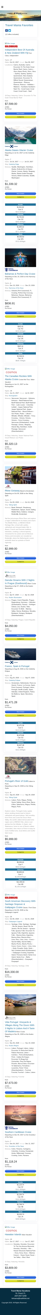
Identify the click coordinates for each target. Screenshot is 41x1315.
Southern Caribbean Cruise (18, 1132)
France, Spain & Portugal (17, 666)
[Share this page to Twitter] (9, 30)
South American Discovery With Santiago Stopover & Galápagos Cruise (20, 904)
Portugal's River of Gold (16, 781)
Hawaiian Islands (13, 1234)
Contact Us (20, 117)
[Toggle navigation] (2, 7)
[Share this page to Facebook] (6, 30)
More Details (20, 113)
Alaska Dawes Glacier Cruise (19, 150)
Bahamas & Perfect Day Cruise (20, 274)
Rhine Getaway (12, 490)
